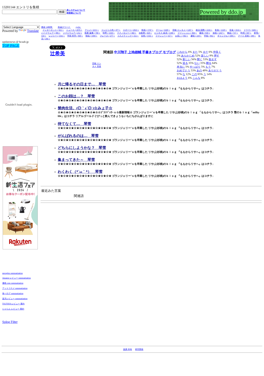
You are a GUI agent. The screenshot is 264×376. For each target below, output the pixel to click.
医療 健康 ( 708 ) (92, 33)
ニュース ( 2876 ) (74, 30)
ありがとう (215, 70)
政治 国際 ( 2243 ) (204, 30)
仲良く (217, 51)
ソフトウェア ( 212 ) (72, 33)
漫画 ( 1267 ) (219, 33)
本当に (181, 66)
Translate (33, 31)
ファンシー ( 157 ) (164, 36)
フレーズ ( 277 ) (107, 36)
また (195, 51)
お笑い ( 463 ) (181, 36)
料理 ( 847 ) (245, 33)
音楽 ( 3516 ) (235, 30)
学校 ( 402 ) (209, 36)
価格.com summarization (12, 283)
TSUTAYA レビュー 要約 (13, 304)
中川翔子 (121, 52)
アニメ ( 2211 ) (92, 30)
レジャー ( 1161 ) (57, 36)
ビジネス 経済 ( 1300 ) (164, 33)
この (194, 74)
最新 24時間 (47, 27)
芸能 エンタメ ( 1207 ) (182, 30)
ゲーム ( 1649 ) (163, 30)
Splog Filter (10, 322)
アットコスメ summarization (14, 288)
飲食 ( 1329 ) (221, 30)
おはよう (182, 77)
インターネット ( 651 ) (53, 30)
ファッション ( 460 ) (187, 33)
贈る (208, 63)
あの (199, 70)
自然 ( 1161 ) (147, 36)
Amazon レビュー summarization (16, 278)
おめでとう (183, 70)
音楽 (99, 66)
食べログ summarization (12, 293)
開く (199, 59)
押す (216, 55)
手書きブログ (152, 52)
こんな (196, 77)
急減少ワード (64, 27)
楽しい (205, 55)
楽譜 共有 (127, 349)
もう (208, 66)
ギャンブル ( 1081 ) (226, 36)
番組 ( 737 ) (232, 33)
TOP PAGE (10, 46)
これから (182, 51)
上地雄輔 (135, 52)
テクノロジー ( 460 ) (126, 33)
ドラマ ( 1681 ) (251, 30)
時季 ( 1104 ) (109, 33)
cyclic (78, 27)
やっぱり (195, 66)
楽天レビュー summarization (14, 298)
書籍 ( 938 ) (204, 33)
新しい (187, 59)
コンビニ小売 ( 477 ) (110, 30)
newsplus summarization (12, 273)
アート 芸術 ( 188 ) (247, 36)
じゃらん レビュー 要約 (13, 309)
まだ (205, 51)
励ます (213, 59)
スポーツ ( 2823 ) (131, 30)
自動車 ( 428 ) (145, 33)
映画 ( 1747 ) (147, 30)
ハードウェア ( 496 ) (50, 33)
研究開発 (139, 349)
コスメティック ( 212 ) (128, 36)
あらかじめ (187, 55)
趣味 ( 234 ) (196, 36)
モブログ (169, 52)
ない (197, 63)
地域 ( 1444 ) (91, 36)
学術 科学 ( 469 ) (75, 36)
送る (185, 63)
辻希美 (57, 53)
